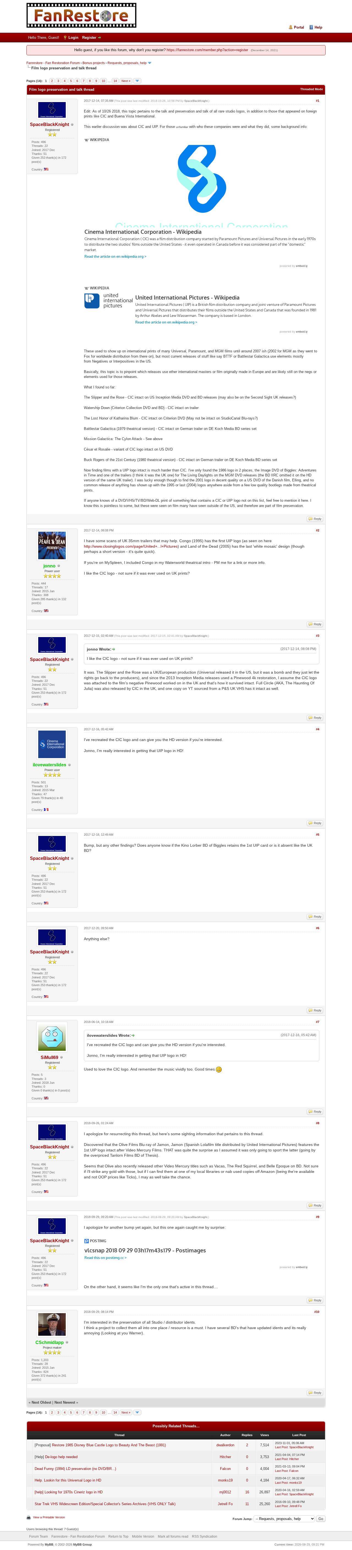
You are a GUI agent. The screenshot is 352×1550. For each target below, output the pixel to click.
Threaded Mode (311, 89)
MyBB (49, 1544)
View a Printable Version (49, 1517)
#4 (317, 729)
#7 (317, 1022)
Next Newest (64, 1402)
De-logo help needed (61, 1457)
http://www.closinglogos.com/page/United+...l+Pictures (131, 546)
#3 (317, 635)
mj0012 (225, 1492)
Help (318, 27)
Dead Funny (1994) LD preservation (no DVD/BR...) (75, 1469)
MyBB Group (82, 1544)
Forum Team (38, 1536)
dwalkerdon (225, 1445)
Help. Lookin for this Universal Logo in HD (68, 1480)
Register (89, 37)
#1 (317, 100)
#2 (317, 530)
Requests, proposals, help (127, 63)
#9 (317, 1217)
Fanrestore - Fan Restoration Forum (53, 63)
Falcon (225, 1469)
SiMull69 (49, 1057)
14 (115, 81)
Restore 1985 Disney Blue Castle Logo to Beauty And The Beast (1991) (109, 1445)
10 (103, 81)
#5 (317, 834)
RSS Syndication (204, 1536)
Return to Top (118, 1536)
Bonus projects (93, 63)
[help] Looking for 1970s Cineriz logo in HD (69, 1492)
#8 (317, 1123)
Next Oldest (41, 1402)
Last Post (281, 1447)
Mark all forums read (173, 1536)
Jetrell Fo (225, 1504)
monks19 (225, 1480)
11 (247, 1504)
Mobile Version (143, 1536)
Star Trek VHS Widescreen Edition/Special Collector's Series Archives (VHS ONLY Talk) (105, 1504)
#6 (317, 928)
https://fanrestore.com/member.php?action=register (207, 50)
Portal (299, 27)
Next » (126, 81)
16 (247, 1492)
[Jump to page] (137, 81)
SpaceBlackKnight (49, 124)
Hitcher (225, 1457)
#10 (316, 1311)
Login (73, 37)
